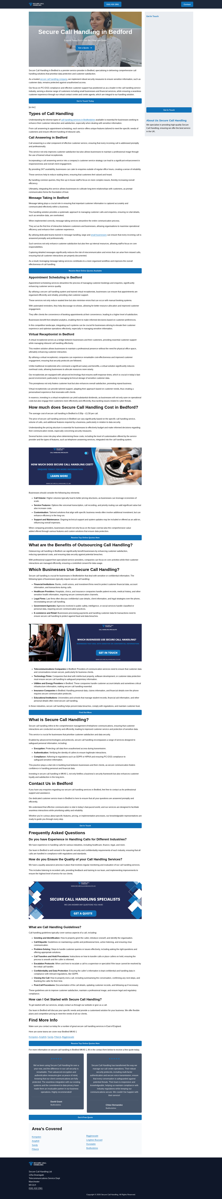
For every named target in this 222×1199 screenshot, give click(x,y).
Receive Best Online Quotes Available (85, 271)
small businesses (99, 235)
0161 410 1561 (113, 4)
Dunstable (91, 1144)
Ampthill (42, 1037)
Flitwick (57, 1037)
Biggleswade (68, 1037)
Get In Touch (85, 826)
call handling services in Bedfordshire (78, 120)
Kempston (33, 1037)
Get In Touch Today (85, 101)
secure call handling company (53, 79)
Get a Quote (83, 48)
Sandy (50, 1037)
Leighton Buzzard (94, 1140)
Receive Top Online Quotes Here (85, 538)
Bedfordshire (92, 1148)
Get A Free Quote (85, 1117)
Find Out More (85, 712)
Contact (187, 4)
